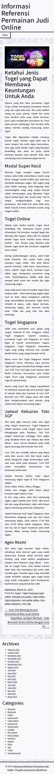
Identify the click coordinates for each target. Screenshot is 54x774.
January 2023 (13, 652)
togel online (38, 596)
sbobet (11, 741)
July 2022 (12, 670)
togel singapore (13, 600)
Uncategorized (14, 753)
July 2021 (12, 685)
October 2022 (13, 661)
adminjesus (10, 589)
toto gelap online (30, 600)
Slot (9, 747)
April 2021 (12, 694)
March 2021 (12, 697)
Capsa (10, 715)
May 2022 (12, 676)
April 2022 (12, 679)
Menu (5, 34)
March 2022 (12, 682)
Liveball (11, 729)
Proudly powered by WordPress (31, 769)
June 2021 (12, 688)
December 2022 (14, 655)
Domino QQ (12, 724)
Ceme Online (13, 721)
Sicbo (10, 744)
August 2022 (13, 667)
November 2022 (14, 658)
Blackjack (12, 712)
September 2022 (15, 664)
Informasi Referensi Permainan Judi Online (25, 16)
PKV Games (12, 732)
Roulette (11, 738)
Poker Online (13, 735)
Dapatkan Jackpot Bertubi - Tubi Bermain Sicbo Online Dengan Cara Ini (28, 622)
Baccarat (11, 709)
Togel (18, 593)
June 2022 (12, 673)
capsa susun (13, 718)
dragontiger (13, 726)
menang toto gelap (21, 596)
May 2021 (12, 691)
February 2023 (14, 650)
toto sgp (26, 603)
